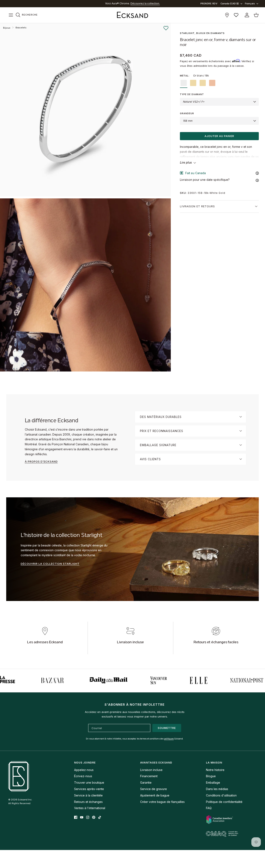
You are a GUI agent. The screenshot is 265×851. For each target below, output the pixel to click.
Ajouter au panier (219, 136)
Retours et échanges (88, 802)
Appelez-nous (84, 770)
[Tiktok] (99, 817)
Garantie (146, 782)
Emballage (213, 782)
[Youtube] (81, 817)
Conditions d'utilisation (221, 795)
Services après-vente (89, 789)
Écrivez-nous (83, 776)
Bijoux (6, 27)
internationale (133, 3)
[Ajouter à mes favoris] (166, 28)
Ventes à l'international (89, 808)
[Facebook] (75, 817)
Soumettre (167, 728)
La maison (214, 762)
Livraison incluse (151, 770)
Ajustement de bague (154, 795)
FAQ (209, 808)
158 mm (188, 120)
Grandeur (187, 113)
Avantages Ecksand (156, 762)
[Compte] (246, 15)
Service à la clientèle (88, 795)
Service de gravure (153, 789)
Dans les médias (217, 789)
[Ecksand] (132, 15)
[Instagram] (87, 817)
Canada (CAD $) (229, 3)
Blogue (211, 776)
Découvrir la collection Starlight (50, 563)
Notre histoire (215, 770)
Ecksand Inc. (25, 799)
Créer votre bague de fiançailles (162, 802)
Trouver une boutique (89, 782)
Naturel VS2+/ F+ (194, 101)
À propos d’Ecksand (41, 461)
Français (250, 3)
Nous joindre (85, 762)
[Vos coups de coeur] (236, 15)
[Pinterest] (93, 817)
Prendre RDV (209, 3)
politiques (169, 738)
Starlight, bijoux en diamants (202, 33)
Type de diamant (192, 94)
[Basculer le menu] (10, 15)
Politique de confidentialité (224, 802)
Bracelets (21, 27)
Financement (149, 776)
